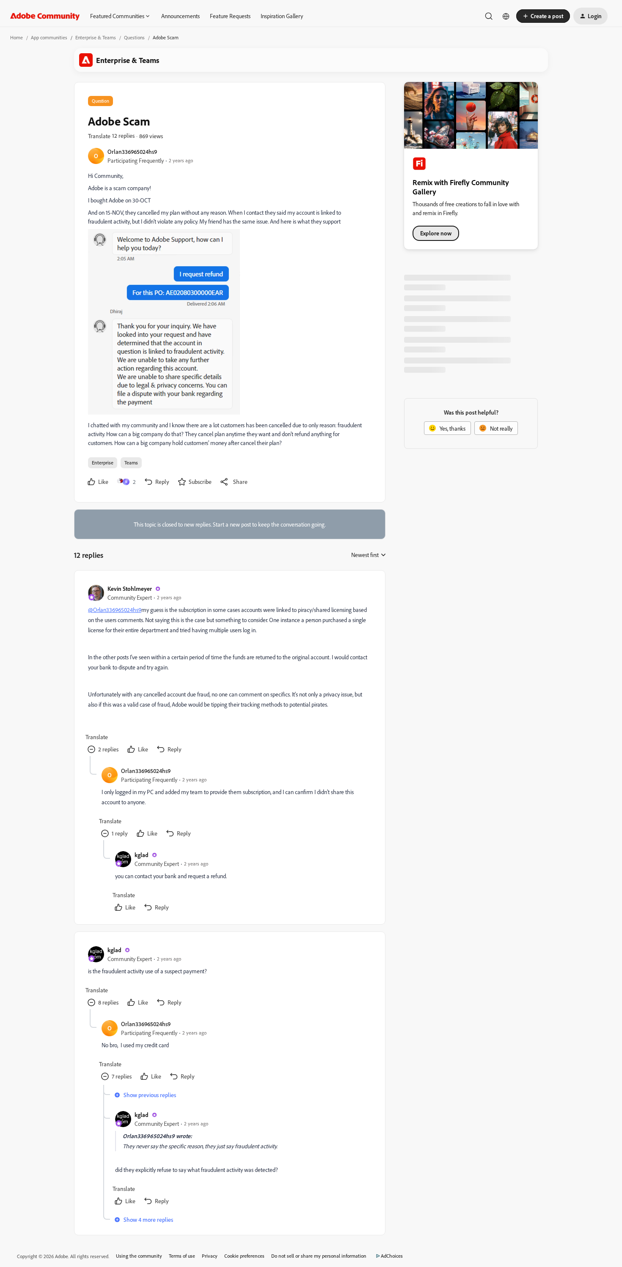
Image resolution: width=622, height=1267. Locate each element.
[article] (229, 670)
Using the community (139, 1256)
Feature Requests (230, 15)
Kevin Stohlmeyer (129, 588)
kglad (142, 854)
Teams (131, 462)
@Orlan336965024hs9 (114, 609)
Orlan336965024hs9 (132, 151)
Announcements (180, 15)
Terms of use (182, 1256)
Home (16, 37)
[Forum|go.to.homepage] (45, 16)
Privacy (209, 1256)
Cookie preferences (244, 1256)
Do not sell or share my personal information (318, 1256)
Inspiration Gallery (282, 15)
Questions (134, 37)
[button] (543, 16)
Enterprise (102, 462)
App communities (49, 37)
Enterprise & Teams (95, 37)
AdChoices (392, 1256)
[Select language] (506, 16)
